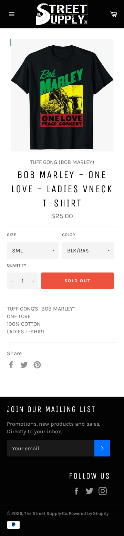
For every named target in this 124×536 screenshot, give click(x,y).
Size (11, 234)
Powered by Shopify (88, 513)
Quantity (16, 265)
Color (68, 234)
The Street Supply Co (45, 513)
